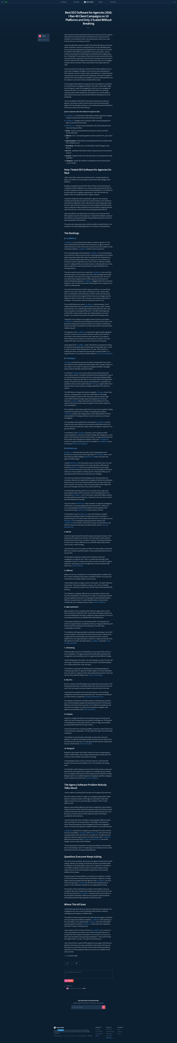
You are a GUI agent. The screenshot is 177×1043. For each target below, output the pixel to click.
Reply (84, 988)
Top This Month (99, 1033)
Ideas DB (100, 2)
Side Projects (109, 1033)
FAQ (65, 1036)
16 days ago (78, 988)
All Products (109, 1029)
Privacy (73, 1036)
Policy (85, 1036)
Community (98, 1027)
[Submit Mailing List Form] (103, 1007)
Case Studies (76, 2)
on (72, 956)
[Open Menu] (2, 2)
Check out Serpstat (86, 744)
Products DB (113, 2)
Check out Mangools (92, 778)
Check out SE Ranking (95, 675)
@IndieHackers (60, 1030)
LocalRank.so (70, 116)
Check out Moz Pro (89, 709)
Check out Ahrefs (77, 566)
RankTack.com (70, 126)
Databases (120, 1027)
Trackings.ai (69, 121)
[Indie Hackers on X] (89, 1035)
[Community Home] (89, 2)
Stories (119, 1033)
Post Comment (68, 980)
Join (96, 1036)
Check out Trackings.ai (80, 444)
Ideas (119, 1029)
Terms (68, 1036)
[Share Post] (76, 963)
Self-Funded (109, 1036)
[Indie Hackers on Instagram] (91, 1035)
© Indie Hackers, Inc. (58, 1036)
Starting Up (63, 2)
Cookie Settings (79, 1036)
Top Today (97, 1029)
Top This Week (98, 1031)
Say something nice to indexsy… (74, 972)
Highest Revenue (110, 1031)
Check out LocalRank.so (104, 354)
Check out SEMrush (99, 602)
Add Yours (108, 1038)
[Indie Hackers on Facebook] (88, 1035)
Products (109, 1027)
